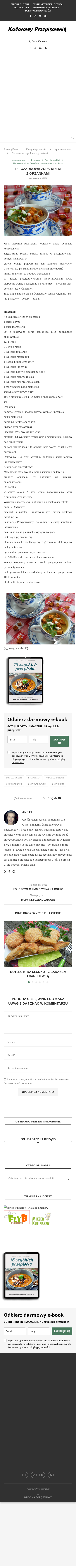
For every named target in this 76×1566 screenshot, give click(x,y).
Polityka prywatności (38, 11)
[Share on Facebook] (48, 798)
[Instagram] (35, 15)
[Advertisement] (38, 91)
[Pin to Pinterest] (55, 798)
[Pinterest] (40, 15)
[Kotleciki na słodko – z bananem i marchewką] (38, 944)
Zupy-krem (58, 784)
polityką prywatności (39, 1347)
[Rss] (45, 15)
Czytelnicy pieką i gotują (48, 4)
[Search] (72, 137)
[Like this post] (44, 798)
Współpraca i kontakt (46, 7)
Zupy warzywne (37, 784)
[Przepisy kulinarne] (41, 1212)
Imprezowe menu (62, 149)
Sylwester (34, 778)
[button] (7, 952)
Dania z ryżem (14, 778)
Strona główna (20, 4)
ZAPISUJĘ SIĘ (59, 741)
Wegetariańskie (55, 778)
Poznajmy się (21, 7)
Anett (27, 812)
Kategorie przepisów (36, 149)
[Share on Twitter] (51, 798)
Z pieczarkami (14, 784)
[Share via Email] (59, 798)
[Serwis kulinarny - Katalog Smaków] (26, 1207)
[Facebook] (30, 15)
